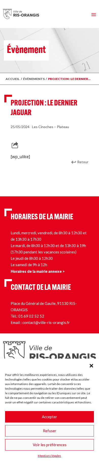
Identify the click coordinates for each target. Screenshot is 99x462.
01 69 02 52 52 (31, 316)
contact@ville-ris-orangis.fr (46, 322)
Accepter (49, 416)
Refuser (49, 430)
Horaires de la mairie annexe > (38, 271)
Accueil (13, 79)
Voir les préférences (50, 444)
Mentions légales (49, 456)
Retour (82, 162)
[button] (91, 365)
